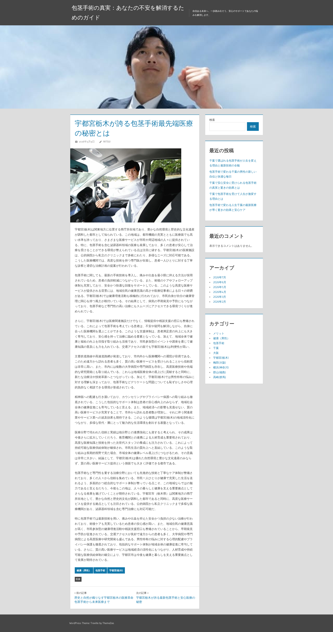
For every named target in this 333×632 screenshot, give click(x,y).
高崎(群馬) (219, 377)
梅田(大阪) (219, 362)
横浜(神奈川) (221, 367)
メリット (218, 333)
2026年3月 (219, 296)
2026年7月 (219, 277)
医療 (78, 579)
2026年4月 (219, 292)
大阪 (216, 353)
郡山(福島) (219, 372)
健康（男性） (84, 570)
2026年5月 (219, 287)
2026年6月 (219, 282)
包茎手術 (100, 570)
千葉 (216, 348)
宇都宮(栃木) (116, 570)
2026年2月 (219, 301)
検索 (212, 119)
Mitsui (106, 141)
